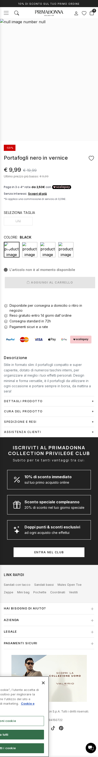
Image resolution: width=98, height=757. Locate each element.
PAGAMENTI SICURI (20, 643)
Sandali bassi (44, 584)
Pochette (39, 592)
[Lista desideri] (84, 13)
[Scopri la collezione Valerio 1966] (49, 678)
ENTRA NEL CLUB (49, 552)
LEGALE (10, 631)
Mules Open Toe (70, 584)
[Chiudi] (43, 683)
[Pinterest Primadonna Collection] (61, 728)
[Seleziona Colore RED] (66, 249)
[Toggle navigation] (6, 13)
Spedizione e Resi (20, 422)
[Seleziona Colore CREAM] (30, 249)
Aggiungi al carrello (51, 282)
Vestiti (73, 592)
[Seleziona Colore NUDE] (48, 249)
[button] (91, 748)
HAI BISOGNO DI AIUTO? (25, 608)
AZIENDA (11, 620)
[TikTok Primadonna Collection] (53, 728)
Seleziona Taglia (19, 213)
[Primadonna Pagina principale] (49, 13)
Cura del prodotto (23, 411)
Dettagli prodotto (23, 401)
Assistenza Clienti (22, 432)
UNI (18, 221)
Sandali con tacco (17, 584)
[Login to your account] (76, 13)
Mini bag (23, 592)
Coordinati (57, 592)
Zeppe (8, 592)
